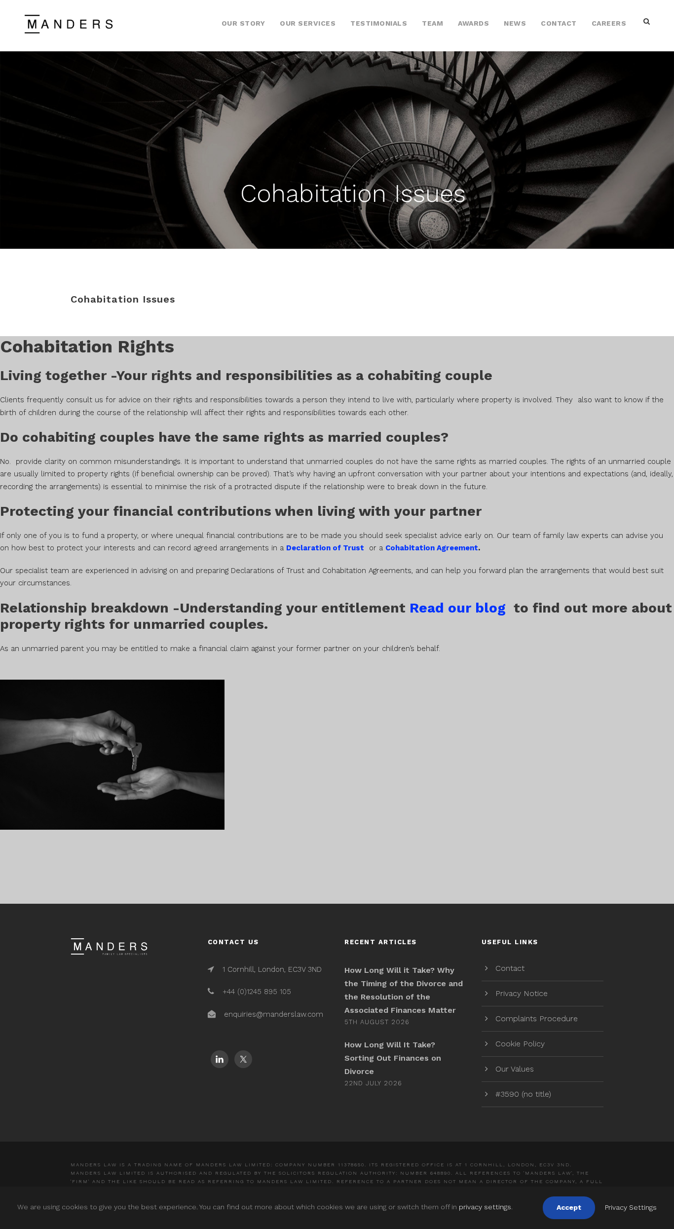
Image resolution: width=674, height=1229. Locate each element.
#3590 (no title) (523, 1094)
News (515, 23)
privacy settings (485, 1207)
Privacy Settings (631, 1207)
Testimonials (378, 23)
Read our (458, 608)
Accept (569, 1207)
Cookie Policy (520, 1043)
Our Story (243, 23)
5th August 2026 (377, 1022)
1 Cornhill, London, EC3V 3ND (272, 969)
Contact (559, 23)
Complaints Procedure (536, 1018)
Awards (473, 23)
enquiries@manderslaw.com (273, 1014)
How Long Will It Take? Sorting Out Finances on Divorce (392, 1058)
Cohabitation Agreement (431, 547)
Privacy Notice (521, 993)
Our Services (308, 23)
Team (432, 23)
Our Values (514, 1069)
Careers (609, 23)
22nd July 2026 (373, 1083)
